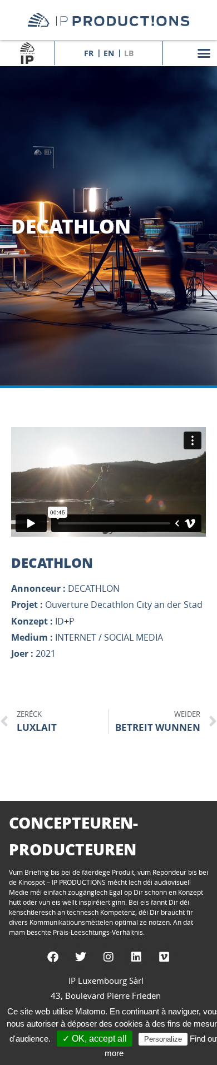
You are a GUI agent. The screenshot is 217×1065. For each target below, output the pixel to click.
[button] (204, 52)
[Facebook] (53, 957)
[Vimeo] (164, 957)
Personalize (163, 1039)
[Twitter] (81, 957)
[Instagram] (108, 957)
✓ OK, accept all (94, 1038)
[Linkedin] (136, 957)
